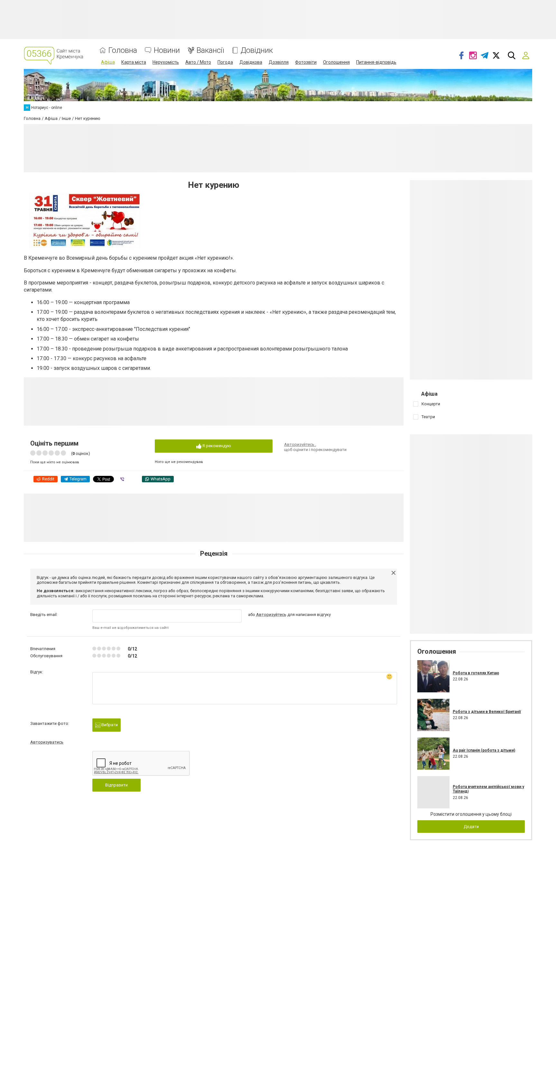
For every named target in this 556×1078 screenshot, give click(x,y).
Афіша (108, 62)
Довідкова (250, 62)
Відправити (116, 785)
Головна (122, 50)
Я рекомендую (216, 445)
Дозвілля (279, 62)
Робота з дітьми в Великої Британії (487, 711)
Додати (471, 826)
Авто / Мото (198, 62)
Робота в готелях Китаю (476, 673)
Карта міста (133, 62)
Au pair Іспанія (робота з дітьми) (484, 750)
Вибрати (109, 724)
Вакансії (210, 50)
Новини (167, 50)
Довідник (257, 50)
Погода (225, 62)
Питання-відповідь (376, 62)
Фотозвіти (306, 62)
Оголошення (336, 62)
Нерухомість (166, 62)
